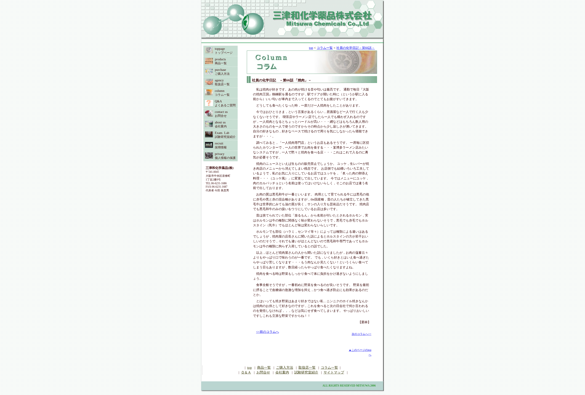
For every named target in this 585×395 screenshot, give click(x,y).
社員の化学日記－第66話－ (355, 48)
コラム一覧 (325, 48)
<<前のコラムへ (267, 332)
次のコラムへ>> (361, 334)
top (311, 48)
